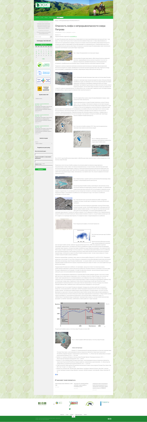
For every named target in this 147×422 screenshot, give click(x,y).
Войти (85, 414)
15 (48, 51)
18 (38, 53)
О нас (42, 17)
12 (41, 51)
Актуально (37, 103)
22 (48, 53)
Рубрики (36, 141)
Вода (56, 20)
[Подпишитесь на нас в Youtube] (108, 419)
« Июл (43, 58)
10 (36, 51)
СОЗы (41, 105)
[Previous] (56, 403)
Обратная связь (52, 17)
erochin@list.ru (73, 36)
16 (51, 51)
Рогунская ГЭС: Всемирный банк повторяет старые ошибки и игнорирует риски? (81, 385)
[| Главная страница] (43, 5)
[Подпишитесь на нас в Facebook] (110, 419)
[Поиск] (51, 37)
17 (36, 53)
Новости (37, 17)
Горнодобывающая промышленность (69, 20)
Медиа (46, 17)
